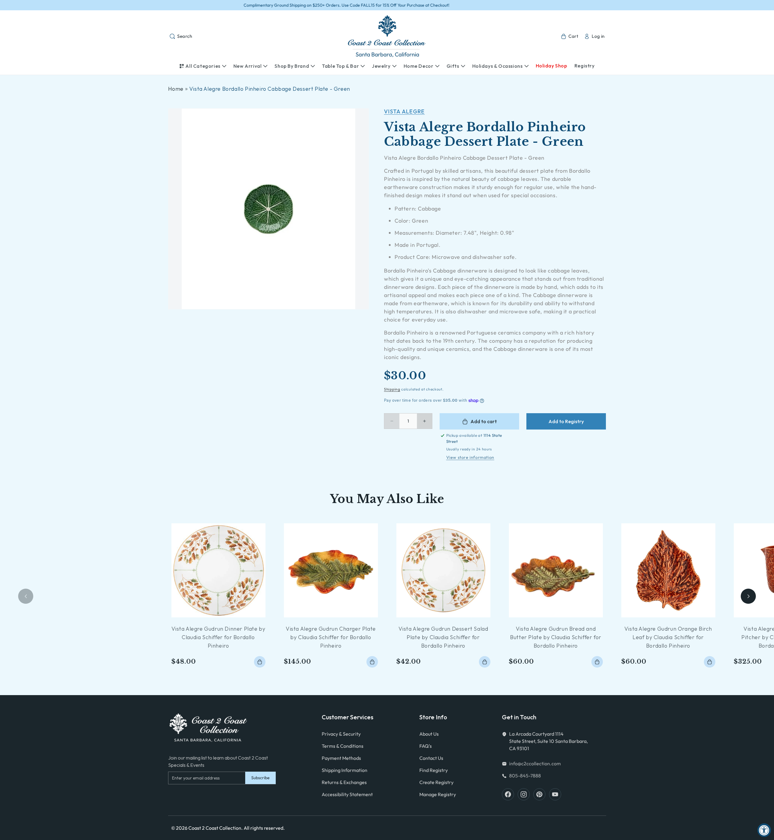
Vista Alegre (404, 111)
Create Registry (436, 782)
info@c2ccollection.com (535, 763)
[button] (180, 36)
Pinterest (539, 794)
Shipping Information (344, 770)
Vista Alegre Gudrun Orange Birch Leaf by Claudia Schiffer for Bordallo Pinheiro (668, 637)
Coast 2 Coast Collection (214, 828)
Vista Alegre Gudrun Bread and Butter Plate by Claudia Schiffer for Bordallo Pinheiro (555, 637)
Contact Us (431, 758)
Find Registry (433, 770)
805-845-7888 (525, 776)
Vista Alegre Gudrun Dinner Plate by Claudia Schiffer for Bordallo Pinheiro (218, 637)
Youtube (555, 794)
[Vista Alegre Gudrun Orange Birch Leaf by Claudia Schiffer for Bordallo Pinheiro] (668, 570)
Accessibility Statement (347, 794)
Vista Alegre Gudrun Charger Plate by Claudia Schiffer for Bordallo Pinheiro (331, 637)
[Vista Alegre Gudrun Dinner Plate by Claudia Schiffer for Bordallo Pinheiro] (218, 570)
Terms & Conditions (342, 746)
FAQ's (425, 746)
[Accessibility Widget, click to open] (764, 830)
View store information (470, 457)
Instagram (524, 794)
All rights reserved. (264, 828)
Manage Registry (437, 794)
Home (176, 88)
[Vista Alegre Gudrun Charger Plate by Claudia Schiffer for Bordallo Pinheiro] (331, 570)
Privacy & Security (341, 734)
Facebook (508, 794)
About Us (429, 734)
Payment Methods (341, 758)
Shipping (392, 389)
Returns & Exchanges (344, 782)
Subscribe (260, 777)
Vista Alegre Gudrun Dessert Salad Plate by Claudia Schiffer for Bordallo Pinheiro (443, 637)
